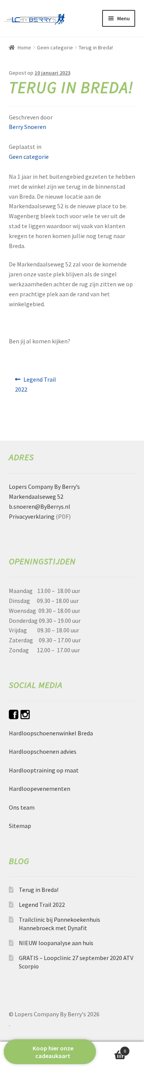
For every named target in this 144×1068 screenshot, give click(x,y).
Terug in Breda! (38, 889)
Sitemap (20, 826)
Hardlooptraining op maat (44, 770)
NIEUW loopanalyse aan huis (56, 943)
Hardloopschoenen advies (42, 751)
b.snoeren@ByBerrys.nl (39, 506)
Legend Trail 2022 (35, 384)
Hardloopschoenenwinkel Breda (51, 733)
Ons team (22, 807)
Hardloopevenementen (39, 788)
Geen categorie (55, 47)
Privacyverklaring (32, 516)
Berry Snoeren (27, 127)
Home (24, 47)
